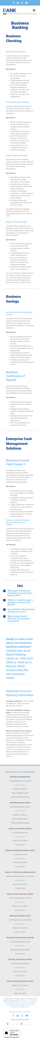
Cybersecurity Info (21, 1003)
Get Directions (20, 785)
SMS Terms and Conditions (28, 1001)
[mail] (22, 3)
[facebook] (14, 3)
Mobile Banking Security (21, 1005)
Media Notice (24, 1007)
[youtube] (26, 3)
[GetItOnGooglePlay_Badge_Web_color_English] (27, 1023)
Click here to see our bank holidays (20, 772)
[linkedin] (18, 3)
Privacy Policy (9, 1003)
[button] (20, 593)
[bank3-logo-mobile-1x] (9, 9)
